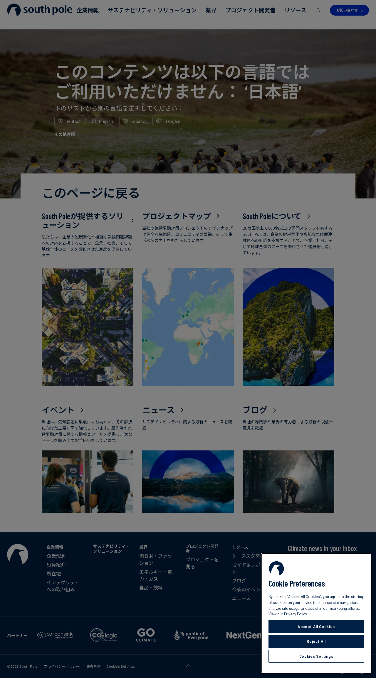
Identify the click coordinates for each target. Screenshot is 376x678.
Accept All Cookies (316, 626)
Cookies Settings (316, 656)
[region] (316, 613)
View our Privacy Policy (287, 614)
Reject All (316, 641)
